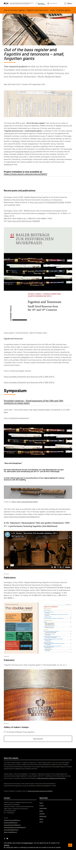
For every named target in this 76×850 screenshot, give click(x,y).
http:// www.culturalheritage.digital (25, 502)
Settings (6, 845)
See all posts (38, 739)
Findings (42, 813)
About (41, 819)
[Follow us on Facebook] (4, 838)
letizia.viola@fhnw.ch (10, 832)
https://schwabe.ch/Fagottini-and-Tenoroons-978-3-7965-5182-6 (29, 382)
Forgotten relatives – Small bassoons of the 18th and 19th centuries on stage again (33, 401)
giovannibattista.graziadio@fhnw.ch (15, 827)
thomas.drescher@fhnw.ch (12, 820)
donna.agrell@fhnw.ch (11, 822)
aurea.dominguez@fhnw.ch (12, 825)
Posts (41, 821)
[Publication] (36, 635)
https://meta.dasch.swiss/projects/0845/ (25, 174)
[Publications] (36, 586)
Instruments (43, 808)
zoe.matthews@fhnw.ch (11, 829)
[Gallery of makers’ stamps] (36, 701)
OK (70, 845)
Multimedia (42, 816)
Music (41, 811)
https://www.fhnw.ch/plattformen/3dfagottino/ (22, 517)
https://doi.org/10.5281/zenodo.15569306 (24, 221)
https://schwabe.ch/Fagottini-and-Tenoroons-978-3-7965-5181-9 (29, 377)
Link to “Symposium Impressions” (16, 418)
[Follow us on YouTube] (7, 838)
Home (41, 803)
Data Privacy (28, 843)
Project (41, 805)
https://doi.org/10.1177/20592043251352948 (47, 202)
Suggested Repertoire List (25, 152)
